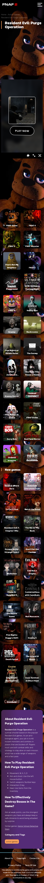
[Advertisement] (22, 55)
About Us (9, 858)
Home (3, 14)
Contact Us (34, 858)
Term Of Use (30, 865)
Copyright (21, 858)
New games (12, 469)
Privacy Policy (14, 865)
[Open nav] (40, 5)
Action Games (14, 14)
